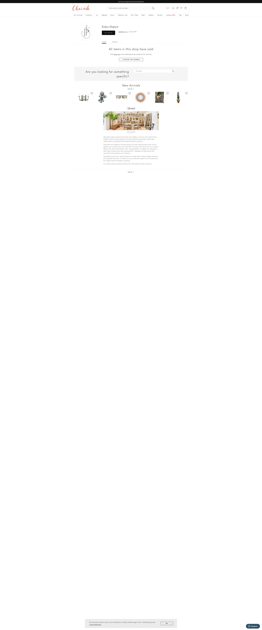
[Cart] (186, 8)
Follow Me (108, 33)
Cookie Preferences (95, 624)
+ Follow (131, 59)
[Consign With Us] (177, 8)
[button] (181, 8)
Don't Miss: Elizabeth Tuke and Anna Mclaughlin (131, 1)
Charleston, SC (123, 32)
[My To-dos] (173, 8)
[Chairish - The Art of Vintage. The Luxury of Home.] (81, 8)
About (115, 42)
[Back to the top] (257, 619)
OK (167, 623)
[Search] (153, 8)
